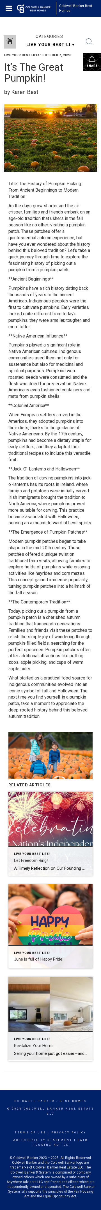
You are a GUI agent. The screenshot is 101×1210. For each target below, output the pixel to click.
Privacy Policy (68, 1132)
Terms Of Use (30, 1132)
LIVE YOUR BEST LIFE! (21, 55)
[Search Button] (89, 41)
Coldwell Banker (35, 1101)
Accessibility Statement (42, 1140)
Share (92, 65)
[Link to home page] (36, 8)
